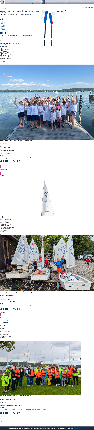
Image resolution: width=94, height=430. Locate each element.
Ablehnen (83, 428)
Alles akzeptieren (77, 428)
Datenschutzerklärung (40, 428)
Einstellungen (70, 428)
